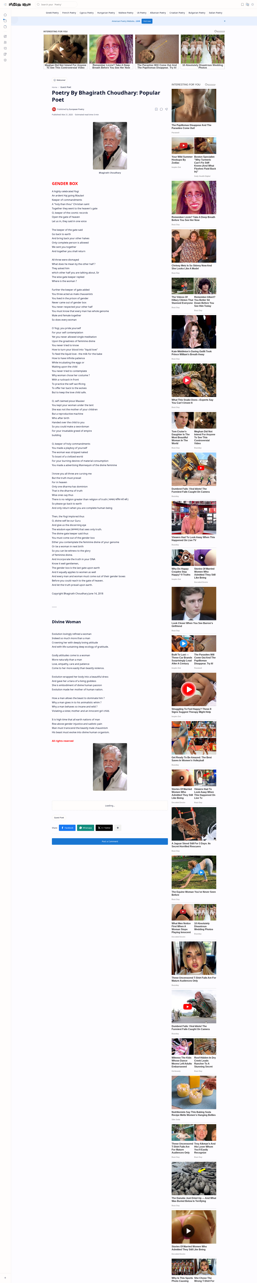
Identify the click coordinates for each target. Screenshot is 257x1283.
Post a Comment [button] (110, 841)
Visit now (147, 21)
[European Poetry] (70, 109)
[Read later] (156, 109)
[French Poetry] (69, 13)
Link (138, 21)
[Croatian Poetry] (177, 13)
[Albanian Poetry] (158, 13)
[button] (5, 4)
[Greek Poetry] (52, 13)
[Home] (5, 15)
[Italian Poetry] (215, 13)
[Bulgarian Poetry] (197, 13)
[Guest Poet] (59, 817)
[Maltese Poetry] (126, 13)
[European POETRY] (20, 4)
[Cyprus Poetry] (86, 13)
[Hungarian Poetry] (106, 13)
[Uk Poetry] (141, 13)
